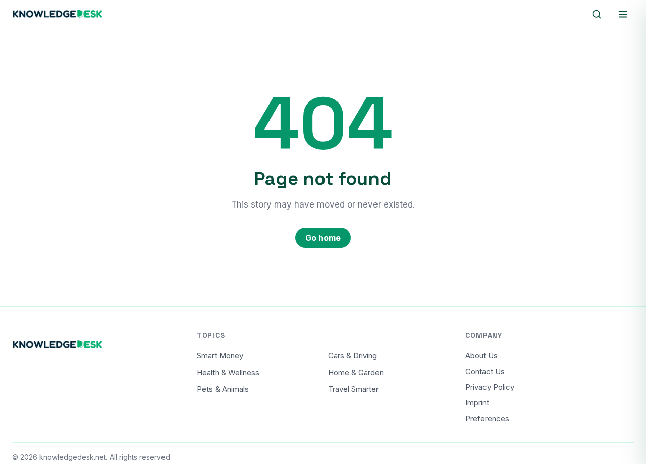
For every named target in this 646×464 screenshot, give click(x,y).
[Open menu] (623, 14)
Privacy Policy (489, 387)
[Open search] (596, 14)
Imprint (477, 402)
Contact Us (485, 371)
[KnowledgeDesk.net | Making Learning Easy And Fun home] (57, 14)
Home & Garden (356, 372)
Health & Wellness (228, 372)
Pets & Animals (223, 389)
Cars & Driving (352, 355)
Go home (323, 238)
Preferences (487, 418)
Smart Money (220, 355)
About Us (481, 355)
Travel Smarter (353, 389)
